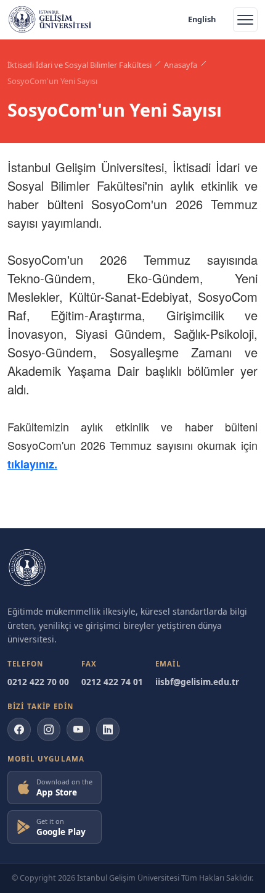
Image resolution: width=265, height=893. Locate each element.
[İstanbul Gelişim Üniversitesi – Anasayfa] (49, 20)
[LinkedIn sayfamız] (108, 729)
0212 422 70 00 (38, 681)
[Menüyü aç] (245, 19)
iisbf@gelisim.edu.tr (197, 681)
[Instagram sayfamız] (48, 729)
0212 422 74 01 (112, 681)
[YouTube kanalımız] (78, 729)
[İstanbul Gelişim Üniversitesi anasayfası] (27, 568)
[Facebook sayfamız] (19, 729)
